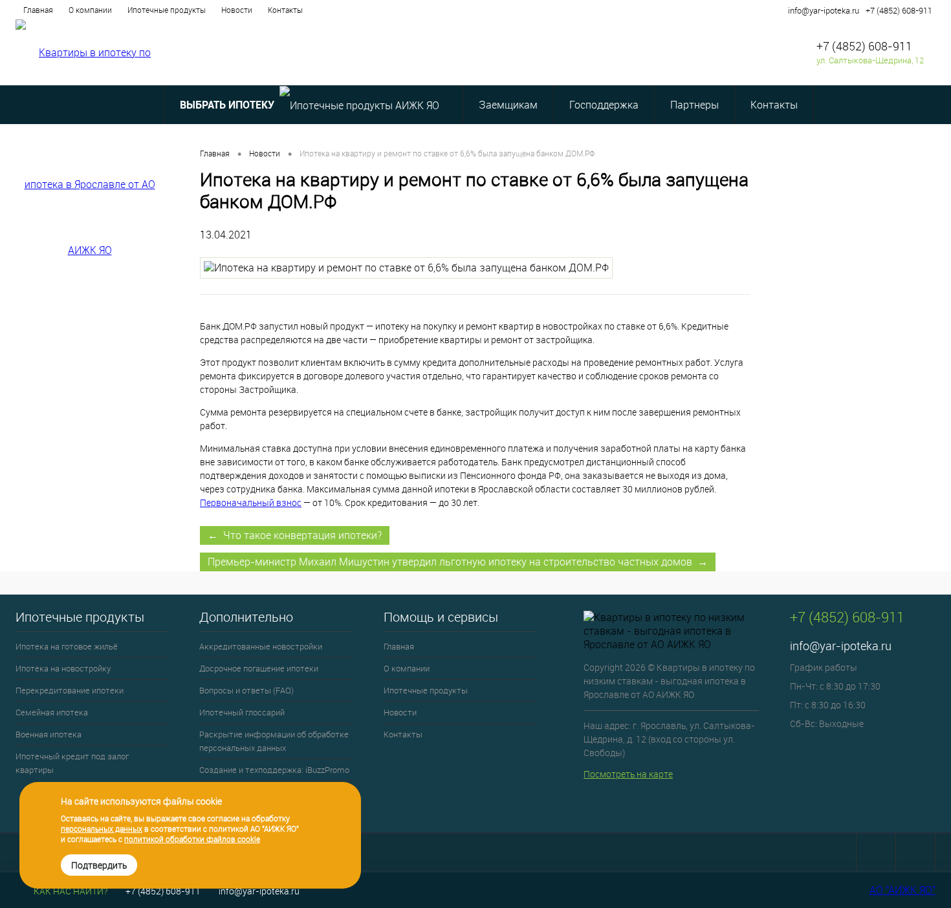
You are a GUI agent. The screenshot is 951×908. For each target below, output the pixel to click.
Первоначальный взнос (250, 502)
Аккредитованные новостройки (260, 646)
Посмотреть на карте (628, 774)
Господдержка (604, 105)
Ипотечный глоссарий (242, 712)
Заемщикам (508, 105)
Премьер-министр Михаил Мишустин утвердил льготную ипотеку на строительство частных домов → (458, 561)
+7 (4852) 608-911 (899, 10)
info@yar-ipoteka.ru (823, 10)
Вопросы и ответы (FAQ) (246, 690)
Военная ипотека (49, 734)
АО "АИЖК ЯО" (902, 890)
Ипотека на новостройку (63, 668)
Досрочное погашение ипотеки (258, 668)
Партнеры (694, 105)
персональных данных (101, 828)
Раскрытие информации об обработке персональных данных (274, 741)
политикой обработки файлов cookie (192, 839)
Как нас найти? (69, 891)
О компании (90, 10)
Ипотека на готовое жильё (67, 646)
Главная (38, 10)
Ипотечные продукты (166, 10)
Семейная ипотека (52, 712)
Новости (236, 10)
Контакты (285, 10)
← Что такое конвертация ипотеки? (295, 535)
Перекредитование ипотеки (70, 690)
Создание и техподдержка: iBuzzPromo (274, 770)
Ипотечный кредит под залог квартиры (72, 763)
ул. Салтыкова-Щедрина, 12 (870, 60)
